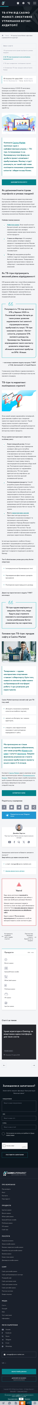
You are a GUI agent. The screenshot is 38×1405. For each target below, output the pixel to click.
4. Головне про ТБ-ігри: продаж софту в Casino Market (17, 69)
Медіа (4, 1301)
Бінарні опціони (7, 1294)
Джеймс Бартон (28, 81)
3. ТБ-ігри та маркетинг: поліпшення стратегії (17, 63)
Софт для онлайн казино (9, 1271)
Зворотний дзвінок (18, 1372)
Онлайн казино (8, 1051)
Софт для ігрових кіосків (9, 1284)
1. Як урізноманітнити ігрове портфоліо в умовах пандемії (18, 52)
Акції (3, 1192)
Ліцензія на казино (7, 1241)
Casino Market (19, 142)
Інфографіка (5, 1318)
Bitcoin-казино (6, 1213)
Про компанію (8, 1185)
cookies (18, 1395)
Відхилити (27, 1399)
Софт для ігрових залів (9, 1281)
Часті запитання (7, 1315)
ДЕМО (28, 1403)
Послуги (6, 1236)
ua (3, 1363)
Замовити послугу (19, 182)
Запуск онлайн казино (8, 1244)
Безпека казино (6, 1254)
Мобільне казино (7, 1223)
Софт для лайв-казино (9, 1288)
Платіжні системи (7, 1291)
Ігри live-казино (6, 1210)
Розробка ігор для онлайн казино (12, 1250)
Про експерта (6, 1189)
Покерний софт (7, 1278)
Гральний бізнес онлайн (9, 1220)
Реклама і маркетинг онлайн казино (12, 1247)
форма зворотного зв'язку (15, 871)
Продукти (6, 1206)
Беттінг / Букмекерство (10, 81)
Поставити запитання (15, 1155)
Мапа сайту (13, 1391)
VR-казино (5, 1226)
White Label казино (8, 1216)
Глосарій (4, 1308)
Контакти (5, 1195)
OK (21, 1399)
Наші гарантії (6, 1199)
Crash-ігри (5, 1229)
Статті (7, 36)
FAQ (3, 1312)
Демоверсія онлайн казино (10, 1260)
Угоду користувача (13, 1399)
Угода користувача (22, 1391)
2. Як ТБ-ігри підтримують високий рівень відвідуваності (16, 58)
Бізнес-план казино (8, 1257)
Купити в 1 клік (19, 793)
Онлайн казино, (28, 79)
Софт (4, 1267)
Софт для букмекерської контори (12, 1274)
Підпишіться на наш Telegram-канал (20, 815)
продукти (21, 753)
